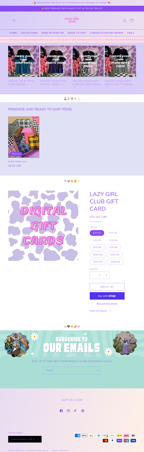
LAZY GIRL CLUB (23, 450)
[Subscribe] (97, 370)
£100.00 (97, 254)
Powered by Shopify (40, 450)
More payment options (107, 303)
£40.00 (115, 241)
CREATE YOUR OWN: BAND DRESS (21, 83)
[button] (14, 20)
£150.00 (97, 262)
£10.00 (97, 233)
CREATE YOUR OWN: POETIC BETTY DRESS (119, 83)
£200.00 (115, 262)
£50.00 (97, 247)
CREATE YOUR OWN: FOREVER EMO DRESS (87, 83)
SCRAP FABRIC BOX (17, 162)
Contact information (60, 450)
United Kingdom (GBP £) (23, 439)
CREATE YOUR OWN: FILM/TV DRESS (53, 83)
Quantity (94, 269)
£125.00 (115, 254)
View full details (98, 311)
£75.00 (113, 247)
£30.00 (99, 241)
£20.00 (115, 233)
